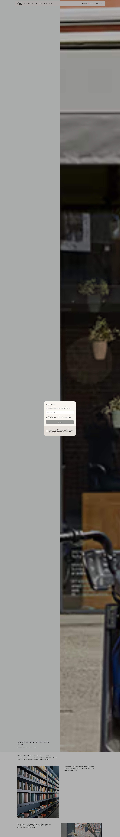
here (59, 431)
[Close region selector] (73, 404)
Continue (60, 422)
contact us (48, 418)
